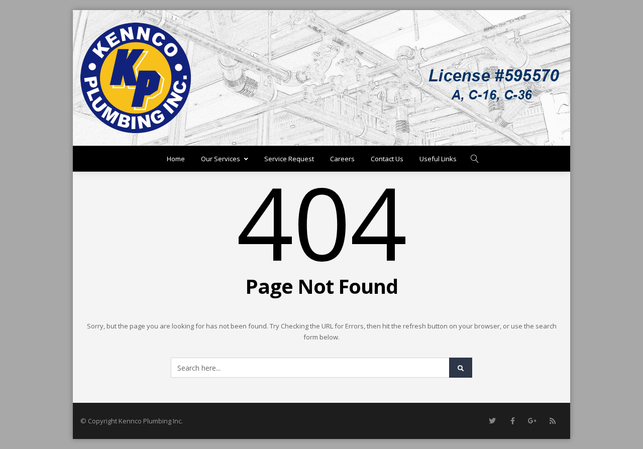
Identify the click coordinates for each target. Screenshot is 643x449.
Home (176, 158)
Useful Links (438, 158)
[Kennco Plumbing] (135, 78)
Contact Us (387, 158)
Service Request (289, 158)
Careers (342, 158)
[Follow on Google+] (532, 421)
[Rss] (553, 421)
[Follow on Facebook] (512, 421)
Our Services (220, 158)
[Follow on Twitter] (492, 421)
